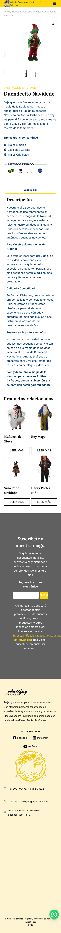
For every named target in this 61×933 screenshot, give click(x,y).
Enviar (44, 595)
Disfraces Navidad (20, 87)
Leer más (17, 450)
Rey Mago (38, 437)
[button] (53, 24)
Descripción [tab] (30, 189)
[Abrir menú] (54, 3)
